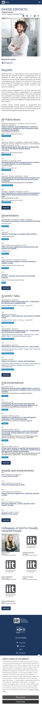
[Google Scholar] (34, 16)
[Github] (38, 16)
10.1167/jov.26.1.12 (8, 168)
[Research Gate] (30, 16)
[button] (23, 16)
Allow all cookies (20, 697)
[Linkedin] (27, 16)
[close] (39, 656)
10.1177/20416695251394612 (12, 152)
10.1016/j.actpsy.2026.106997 (12, 200)
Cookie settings (20, 702)
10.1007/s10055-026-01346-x (11, 134)
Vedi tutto (6, 208)
